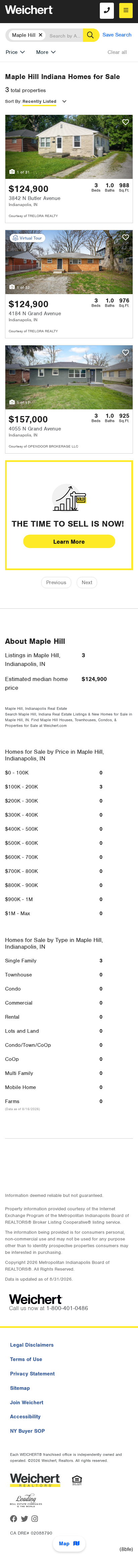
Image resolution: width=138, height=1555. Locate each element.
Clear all (117, 52)
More (42, 52)
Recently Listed (39, 101)
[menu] (126, 10)
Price (11, 52)
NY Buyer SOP (27, 1431)
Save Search (117, 34)
